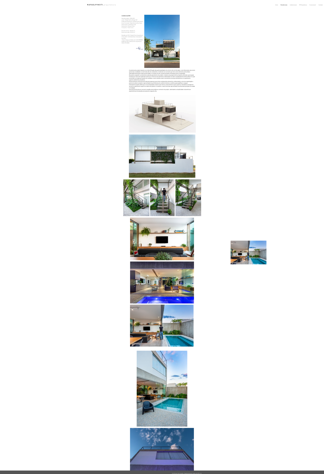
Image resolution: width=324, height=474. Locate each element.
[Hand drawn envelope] (140, 48)
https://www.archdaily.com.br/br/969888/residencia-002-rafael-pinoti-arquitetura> (132, 40)
